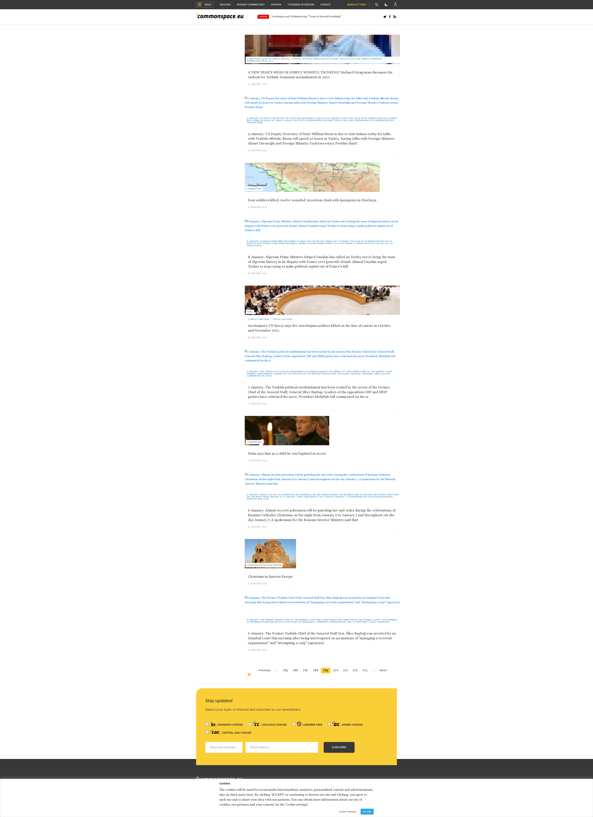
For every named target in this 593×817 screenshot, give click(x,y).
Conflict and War (258, 319)
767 (305, 670)
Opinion (276, 4)
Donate (325, 4)
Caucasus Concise (274, 724)
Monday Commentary (251, 4)
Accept (367, 811)
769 (325, 670)
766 (295, 670)
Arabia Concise (352, 724)
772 (355, 670)
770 (335, 670)
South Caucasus (282, 319)
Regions (225, 4)
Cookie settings (347, 811)
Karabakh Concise (230, 724)
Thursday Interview (301, 4)
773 (364, 670)
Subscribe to (249, 674)
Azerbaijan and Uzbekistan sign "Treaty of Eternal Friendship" (306, 16)
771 (345, 670)
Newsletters (356, 4)
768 (315, 670)
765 (285, 670)
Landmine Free (312, 724)
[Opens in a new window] (384, 16)
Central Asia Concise (236, 732)
